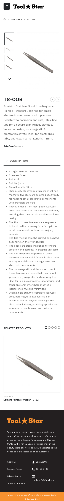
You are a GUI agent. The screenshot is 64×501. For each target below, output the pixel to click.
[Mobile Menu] (7, 6)
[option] (9, 39)
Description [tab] (19, 160)
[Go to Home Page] (5, 20)
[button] (46, 327)
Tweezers (18, 146)
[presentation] (21, 60)
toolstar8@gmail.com (44, 480)
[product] (32, 364)
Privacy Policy (14, 476)
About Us (12, 462)
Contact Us (41, 462)
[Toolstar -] (28, 6)
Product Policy (14, 469)
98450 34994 (43, 469)
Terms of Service (16, 483)
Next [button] (9, 79)
